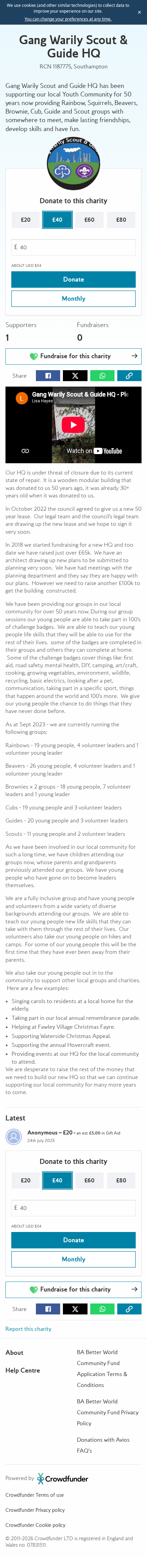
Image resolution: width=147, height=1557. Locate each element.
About (14, 1353)
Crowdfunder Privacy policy (35, 1510)
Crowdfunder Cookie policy (35, 1525)
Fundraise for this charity (75, 356)
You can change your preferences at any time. (68, 19)
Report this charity (28, 1329)
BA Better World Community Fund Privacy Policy (107, 1412)
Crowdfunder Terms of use (34, 1495)
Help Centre (22, 1370)
